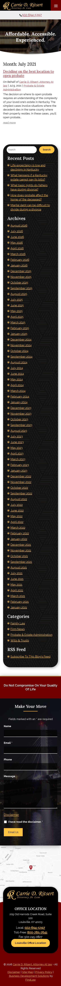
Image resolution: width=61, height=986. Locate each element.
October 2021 (19, 556)
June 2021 (17, 579)
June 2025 (17, 305)
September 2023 (21, 425)
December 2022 (20, 476)
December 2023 (20, 408)
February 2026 (19, 259)
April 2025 (17, 316)
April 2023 (16, 453)
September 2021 (21, 562)
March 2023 (17, 459)
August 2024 (18, 362)
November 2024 (21, 345)
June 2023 (17, 442)
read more (9, 122)
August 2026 (18, 225)
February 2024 (19, 396)
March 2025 (17, 322)
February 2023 (19, 465)
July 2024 (16, 368)
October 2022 (19, 487)
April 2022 (16, 522)
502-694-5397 (32, 15)
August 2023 (18, 430)
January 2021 (18, 607)
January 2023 (18, 470)
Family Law (17, 623)
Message (9, 776)
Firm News (17, 629)
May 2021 (16, 584)
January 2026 (19, 265)
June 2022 (17, 510)
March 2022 (17, 527)
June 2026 (17, 237)
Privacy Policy (43, 972)
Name (7, 726)
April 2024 (17, 385)
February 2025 (19, 328)
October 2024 (19, 351)
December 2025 (20, 271)
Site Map (27, 972)
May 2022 (16, 516)
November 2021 (20, 550)
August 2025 (18, 294)
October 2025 (19, 282)
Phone (8, 759)
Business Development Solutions (29, 975)
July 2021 (16, 573)
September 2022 (21, 493)
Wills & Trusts (19, 640)
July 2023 (16, 436)
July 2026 (16, 231)
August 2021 (18, 567)
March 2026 (18, 254)
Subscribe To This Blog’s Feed (30, 656)
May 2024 (16, 379)
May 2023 (16, 448)
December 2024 (20, 339)
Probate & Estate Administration (31, 634)
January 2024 (19, 402)
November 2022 (20, 482)
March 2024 (18, 391)
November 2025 (20, 277)
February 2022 (19, 533)
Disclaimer (11, 814)
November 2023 (20, 413)
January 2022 (18, 539)
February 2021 (19, 601)
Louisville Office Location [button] (30, 942)
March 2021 (17, 596)
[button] (56, 6)
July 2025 (16, 299)
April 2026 (17, 248)
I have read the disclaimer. (25, 822)
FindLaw (30, 979)
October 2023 (19, 419)
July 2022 (16, 505)
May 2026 (16, 242)
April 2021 (16, 590)
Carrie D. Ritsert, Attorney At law (32, 964)
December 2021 (20, 544)
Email (8, 742)
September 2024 (21, 356)
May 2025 (16, 311)
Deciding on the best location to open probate (28, 73)
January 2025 (18, 334)
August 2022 (18, 499)
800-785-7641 (37, 932)
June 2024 (17, 373)
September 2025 (21, 288)
